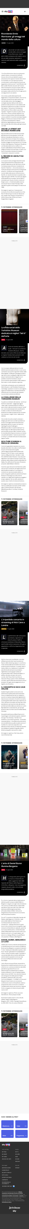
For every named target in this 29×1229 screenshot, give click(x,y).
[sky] (14, 1211)
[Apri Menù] (2, 11)
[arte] (9, 11)
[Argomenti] (24, 11)
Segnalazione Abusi (7, 1202)
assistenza (15, 1195)
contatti (21, 1195)
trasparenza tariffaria (7, 1195)
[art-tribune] (14, 1208)
